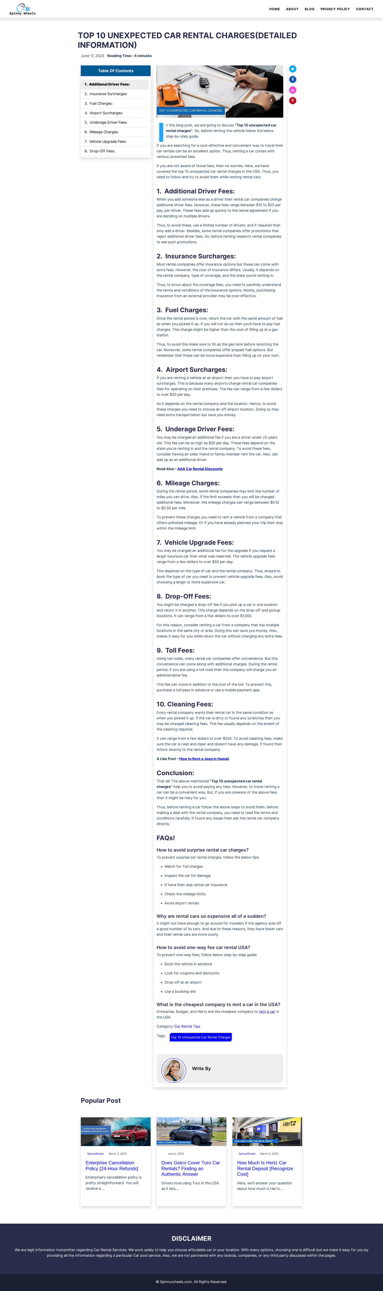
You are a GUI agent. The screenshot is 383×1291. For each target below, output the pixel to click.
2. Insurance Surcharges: (106, 94)
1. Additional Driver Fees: (107, 84)
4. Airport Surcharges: (104, 113)
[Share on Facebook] (293, 79)
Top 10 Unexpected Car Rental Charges (201, 1037)
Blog (310, 9)
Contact (365, 9)
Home (274, 9)
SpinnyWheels (95, 1153)
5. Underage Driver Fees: (106, 122)
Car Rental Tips (187, 1026)
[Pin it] (292, 100)
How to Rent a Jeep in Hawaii (204, 759)
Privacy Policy (335, 9)
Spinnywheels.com (176, 1282)
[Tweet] (292, 69)
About (292, 9)
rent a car (267, 1011)
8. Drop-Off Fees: (100, 151)
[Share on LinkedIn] (292, 90)
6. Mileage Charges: (102, 132)
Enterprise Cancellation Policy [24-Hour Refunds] (112, 1165)
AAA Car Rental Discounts (200, 469)
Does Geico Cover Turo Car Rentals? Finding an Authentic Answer (190, 1168)
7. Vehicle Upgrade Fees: (105, 141)
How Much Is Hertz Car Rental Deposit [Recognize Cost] (265, 1168)
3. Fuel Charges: (99, 103)
